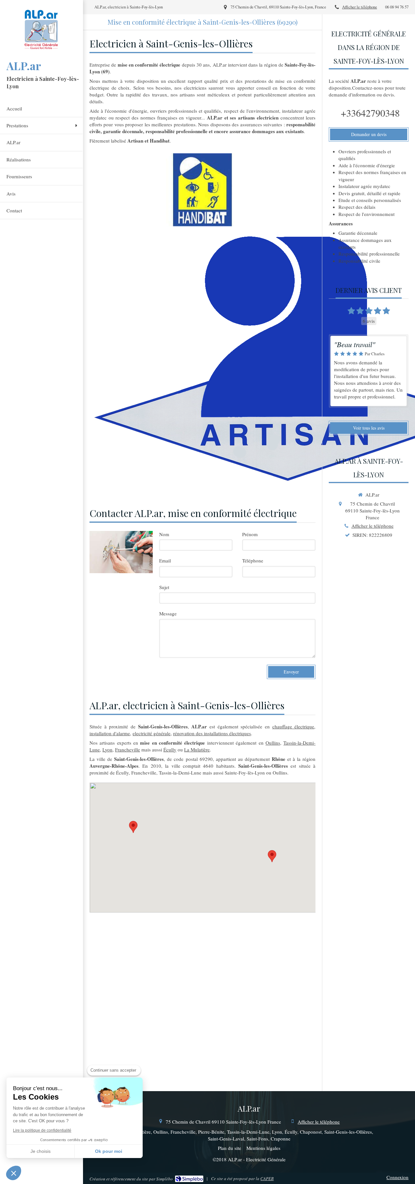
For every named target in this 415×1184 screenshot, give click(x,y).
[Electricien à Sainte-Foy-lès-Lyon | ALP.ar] (41, 28)
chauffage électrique (293, 726)
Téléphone (252, 560)
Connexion (397, 1177)
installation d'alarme (109, 733)
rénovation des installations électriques (212, 733)
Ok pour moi (108, 1151)
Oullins (273, 742)
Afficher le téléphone (359, 7)
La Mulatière (197, 749)
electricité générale (152, 733)
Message (168, 613)
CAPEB (267, 1178)
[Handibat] (202, 189)
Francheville (127, 749)
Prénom (250, 534)
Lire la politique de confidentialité (42, 1130)
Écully (169, 749)
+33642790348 (370, 112)
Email (165, 560)
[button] (13, 1173)
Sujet (164, 587)
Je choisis (40, 1151)
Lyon (107, 749)
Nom (164, 534)
